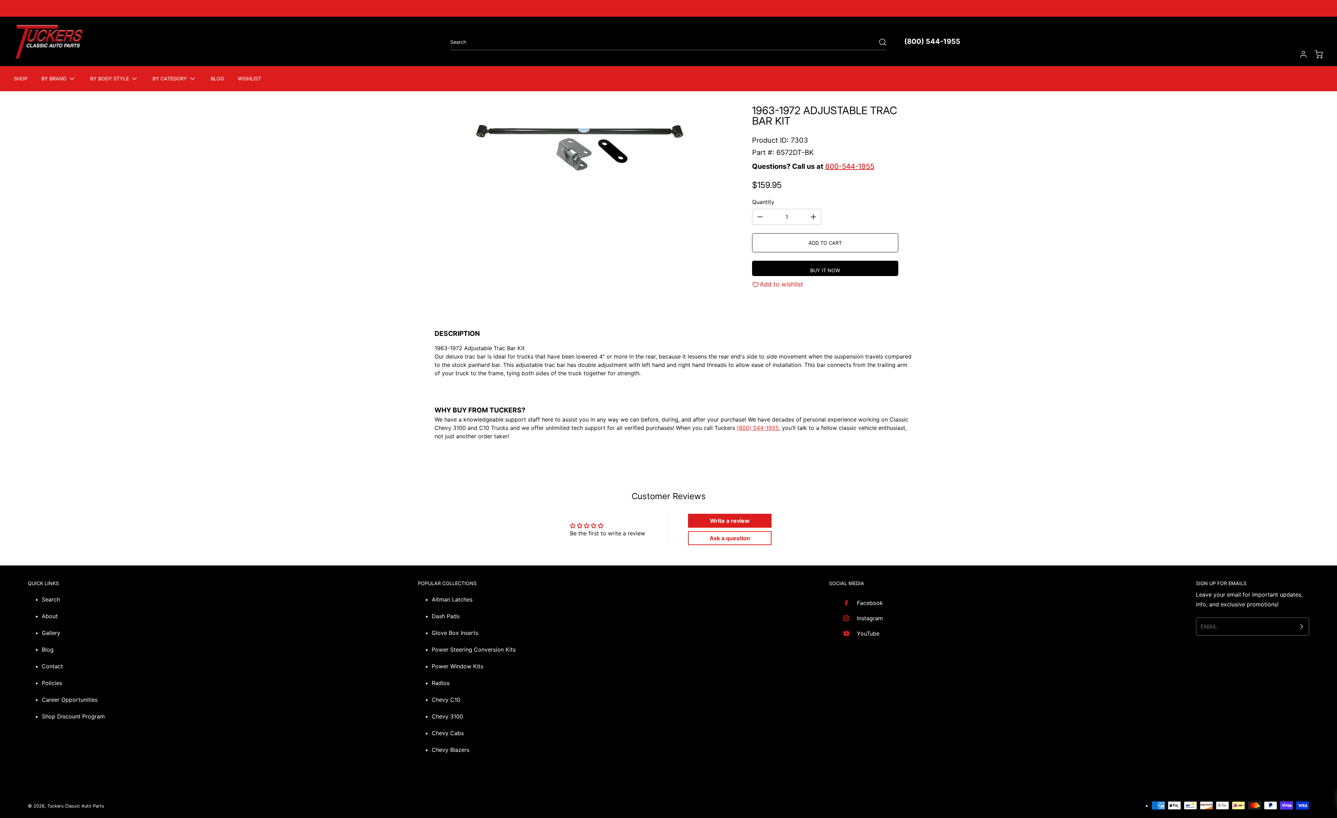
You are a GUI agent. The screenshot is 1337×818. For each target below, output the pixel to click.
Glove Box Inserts (455, 632)
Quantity (763, 201)
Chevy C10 (446, 699)
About (50, 616)
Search (51, 599)
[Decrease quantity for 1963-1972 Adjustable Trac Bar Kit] (760, 217)
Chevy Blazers (450, 749)
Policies (52, 682)
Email (1209, 626)
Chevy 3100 (447, 716)
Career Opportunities (69, 699)
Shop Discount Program (73, 716)
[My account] (1300, 54)
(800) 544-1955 (932, 41)
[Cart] (1315, 54)
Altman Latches (452, 599)
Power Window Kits (457, 666)
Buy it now (825, 270)
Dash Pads (446, 616)
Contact (52, 666)
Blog (48, 649)
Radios (440, 682)
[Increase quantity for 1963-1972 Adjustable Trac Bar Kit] (813, 217)
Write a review (730, 520)
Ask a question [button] (730, 538)
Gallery (51, 632)
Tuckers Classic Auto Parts (75, 806)
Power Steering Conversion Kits (474, 649)
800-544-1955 (849, 166)
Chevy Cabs (448, 733)
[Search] (879, 42)
